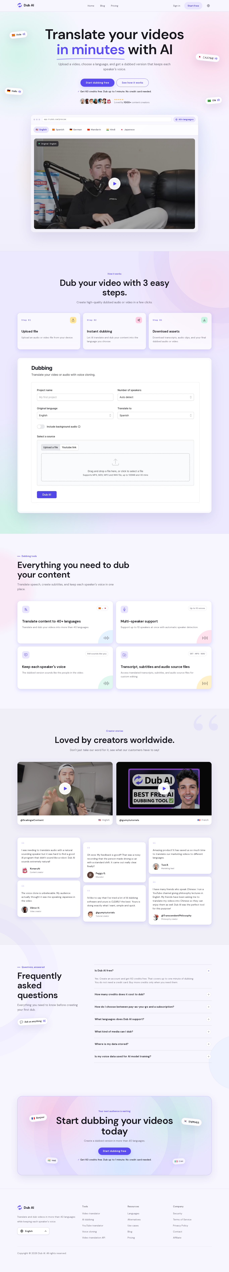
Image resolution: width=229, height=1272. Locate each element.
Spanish (58, 129)
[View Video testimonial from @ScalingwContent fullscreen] (108, 810)
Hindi (110, 129)
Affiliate (177, 1237)
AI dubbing (88, 1219)
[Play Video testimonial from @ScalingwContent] (65, 789)
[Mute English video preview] (183, 224)
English (41, 129)
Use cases (133, 1225)
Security (177, 1213)
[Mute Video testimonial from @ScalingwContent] (100, 810)
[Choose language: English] (208, 5)
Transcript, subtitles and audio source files (155, 666)
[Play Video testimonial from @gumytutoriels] (164, 789)
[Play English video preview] (114, 184)
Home (91, 5)
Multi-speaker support (139, 621)
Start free (193, 5)
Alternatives (134, 1219)
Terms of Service (182, 1219)
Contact (177, 1231)
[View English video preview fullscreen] (190, 224)
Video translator (91, 1213)
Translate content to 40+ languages (51, 621)
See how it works (132, 82)
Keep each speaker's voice (44, 666)
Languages (133, 1213)
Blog (102, 5)
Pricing (114, 5)
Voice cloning (89, 1231)
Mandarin (94, 129)
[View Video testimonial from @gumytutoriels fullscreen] (207, 810)
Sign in (176, 5)
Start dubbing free (97, 82)
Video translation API (93, 1237)
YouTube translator (92, 1225)
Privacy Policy (180, 1225)
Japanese (128, 129)
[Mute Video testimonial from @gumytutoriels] (199, 810)
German (76, 129)
